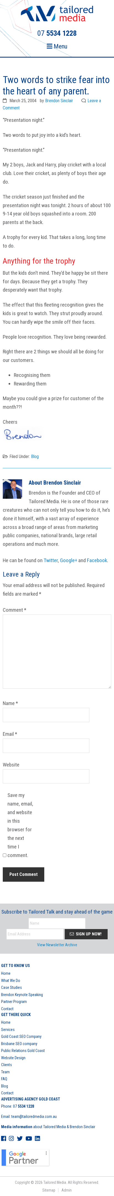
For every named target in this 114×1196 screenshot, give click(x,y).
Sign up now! (88, 934)
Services (8, 1029)
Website (11, 765)
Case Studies (11, 987)
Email (10, 734)
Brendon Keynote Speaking (22, 994)
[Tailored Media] (57, 14)
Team (5, 1072)
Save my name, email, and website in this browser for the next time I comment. (20, 825)
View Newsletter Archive (57, 944)
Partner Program (14, 1001)
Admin (66, 1190)
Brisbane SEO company (19, 1043)
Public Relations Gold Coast (23, 1050)
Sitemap (48, 1190)
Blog (35, 456)
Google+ (68, 560)
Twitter (51, 560)
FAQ (4, 1079)
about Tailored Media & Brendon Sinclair (48, 1127)
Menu (59, 46)
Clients (6, 1065)
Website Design (13, 1058)
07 (23, 1106)
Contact (7, 1009)
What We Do (10, 980)
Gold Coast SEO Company (21, 1036)
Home (6, 973)
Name (10, 703)
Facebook (97, 560)
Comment (14, 610)
